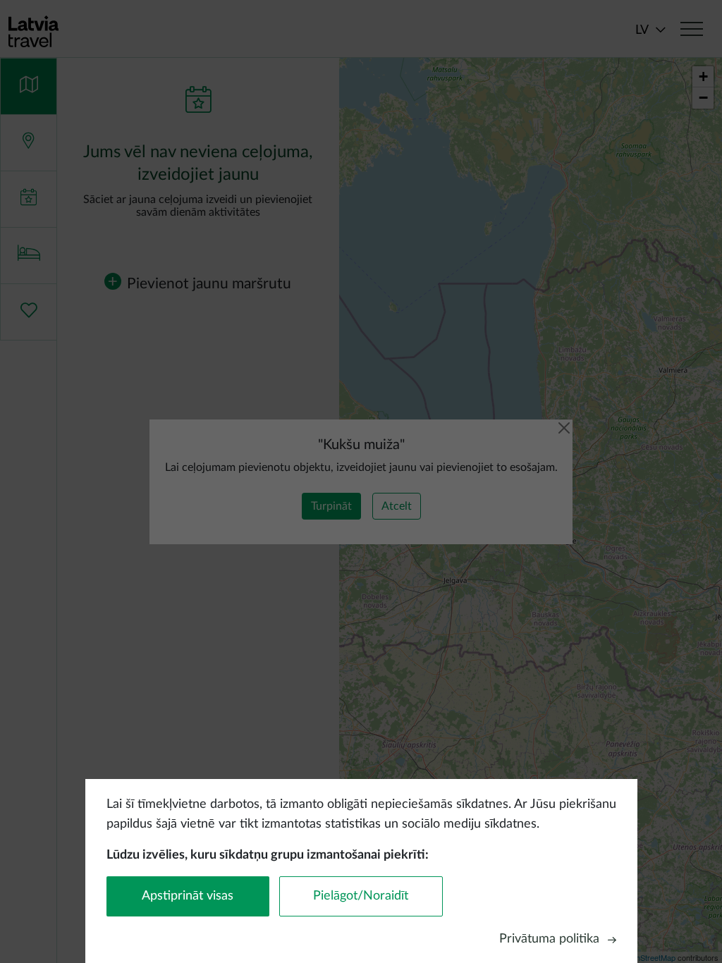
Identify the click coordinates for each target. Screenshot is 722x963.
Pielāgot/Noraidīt (360, 896)
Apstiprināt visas (187, 896)
